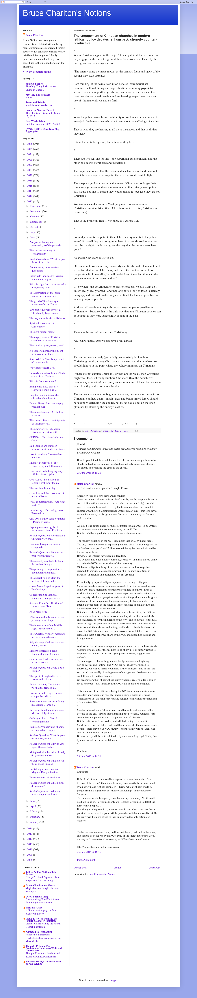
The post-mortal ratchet (42, 332)
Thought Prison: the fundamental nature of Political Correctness (43, 954)
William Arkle (34, 907)
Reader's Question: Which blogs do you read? (46, 784)
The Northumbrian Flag (42, 488)
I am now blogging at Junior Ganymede (44, 545)
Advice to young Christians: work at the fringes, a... (44, 686)
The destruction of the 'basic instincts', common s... (44, 294)
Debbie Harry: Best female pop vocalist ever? (46, 405)
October (35, 216)
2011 (30, 844)
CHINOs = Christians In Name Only (46, 438)
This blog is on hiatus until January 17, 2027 (44, 114)
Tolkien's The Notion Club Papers (41, 873)
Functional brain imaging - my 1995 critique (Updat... (46, 472)
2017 (30, 191)
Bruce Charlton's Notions (67, 12)
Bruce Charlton (85, 484)
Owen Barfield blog (37, 896)
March (34, 811)
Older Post (154, 867)
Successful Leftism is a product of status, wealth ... (46, 360)
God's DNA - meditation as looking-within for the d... (44, 481)
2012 (30, 839)
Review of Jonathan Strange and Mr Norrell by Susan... (46, 711)
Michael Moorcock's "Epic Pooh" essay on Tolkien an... (45, 464)
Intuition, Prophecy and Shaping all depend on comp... (47, 728)
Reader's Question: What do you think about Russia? (46, 762)
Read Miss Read (38, 611)
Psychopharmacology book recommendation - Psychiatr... (46, 528)
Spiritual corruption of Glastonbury (41, 324)
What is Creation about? (42, 381)
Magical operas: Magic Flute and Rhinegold (42, 889)
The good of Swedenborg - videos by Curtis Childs (43, 302)
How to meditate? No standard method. (45, 455)
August (34, 227)
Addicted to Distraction (39, 932)
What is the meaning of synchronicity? (42, 252)
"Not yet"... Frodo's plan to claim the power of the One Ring (43, 878)
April (33, 806)
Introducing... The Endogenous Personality (46, 511)
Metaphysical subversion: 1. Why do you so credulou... (47, 753)
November (36, 211)
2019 (30, 180)
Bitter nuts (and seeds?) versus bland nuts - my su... (46, 277)
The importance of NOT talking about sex (46, 413)
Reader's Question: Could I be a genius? (46, 669)
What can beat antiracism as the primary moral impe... (46, 618)
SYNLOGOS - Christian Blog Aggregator (43, 130)
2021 (30, 170)
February (35, 816)
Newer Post (80, 867)
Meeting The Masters (38, 94)
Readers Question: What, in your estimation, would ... (47, 736)
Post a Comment (86, 860)
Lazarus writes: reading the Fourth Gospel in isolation (41, 920)
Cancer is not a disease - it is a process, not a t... (46, 660)
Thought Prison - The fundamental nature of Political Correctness (44, 948)
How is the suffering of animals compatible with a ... (46, 694)
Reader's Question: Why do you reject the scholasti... (46, 745)
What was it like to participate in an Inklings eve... (47, 421)
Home (117, 867)
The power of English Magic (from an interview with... (44, 430)
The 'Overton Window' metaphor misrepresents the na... (47, 635)
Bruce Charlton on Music (40, 885)
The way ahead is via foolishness (47, 318)
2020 (30, 175)
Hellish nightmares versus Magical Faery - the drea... (44, 770)
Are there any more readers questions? (44, 268)
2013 (30, 833)
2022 (30, 165)
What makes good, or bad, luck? (46, 345)
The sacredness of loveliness (44, 777)
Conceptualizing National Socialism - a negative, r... (44, 596)
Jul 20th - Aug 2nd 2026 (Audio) (43, 123)
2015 (30, 201)
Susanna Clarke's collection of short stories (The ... (45, 604)
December (36, 206)
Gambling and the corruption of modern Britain (46, 494)
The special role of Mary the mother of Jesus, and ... (44, 579)
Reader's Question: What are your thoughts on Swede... (45, 792)
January (34, 822)
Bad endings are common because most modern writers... (47, 447)
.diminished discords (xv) (39, 105)
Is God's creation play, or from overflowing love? (41, 911)
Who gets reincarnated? (42, 367)
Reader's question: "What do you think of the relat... (47, 260)
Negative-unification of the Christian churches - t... (44, 396)
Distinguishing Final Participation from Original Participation (43, 900)
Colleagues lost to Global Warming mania (43, 719)
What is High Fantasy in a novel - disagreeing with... (47, 285)
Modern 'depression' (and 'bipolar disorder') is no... (44, 652)
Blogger (113, 980)
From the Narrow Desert (40, 110)
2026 (30, 144)
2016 (30, 196)
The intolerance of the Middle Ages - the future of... (45, 626)
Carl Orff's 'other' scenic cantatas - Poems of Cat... (47, 520)
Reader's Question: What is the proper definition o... (46, 554)
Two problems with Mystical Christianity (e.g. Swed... (45, 311)
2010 (30, 849)
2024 (30, 154)
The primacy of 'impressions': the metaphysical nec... (45, 570)
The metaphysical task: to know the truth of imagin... (46, 562)
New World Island (36, 121)
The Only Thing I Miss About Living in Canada (41, 88)
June (33, 237)
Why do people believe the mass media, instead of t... (46, 643)
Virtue (29, 97)
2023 (30, 159)
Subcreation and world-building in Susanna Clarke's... (46, 703)
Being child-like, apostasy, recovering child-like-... (43, 388)
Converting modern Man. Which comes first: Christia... (47, 374)
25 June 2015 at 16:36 (89, 756)
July (33, 232)
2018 (30, 185)
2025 (30, 149)
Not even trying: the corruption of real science (44, 962)
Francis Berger (34, 83)
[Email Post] (136, 430)
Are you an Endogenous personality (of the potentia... (46, 243)
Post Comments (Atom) (102, 874)
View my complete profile (37, 71)
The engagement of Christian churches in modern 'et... (45, 338)
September (36, 221)
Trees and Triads (35, 102)
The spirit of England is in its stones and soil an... (45, 677)
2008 (30, 860)
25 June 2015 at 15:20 (89, 472)
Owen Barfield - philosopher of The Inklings (46, 587)
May (33, 801)
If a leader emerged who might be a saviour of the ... (46, 352)
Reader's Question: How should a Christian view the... (47, 537)
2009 (30, 854)
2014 (30, 828)
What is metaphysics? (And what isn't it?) (47, 503)
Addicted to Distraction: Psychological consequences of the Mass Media (43, 938)
